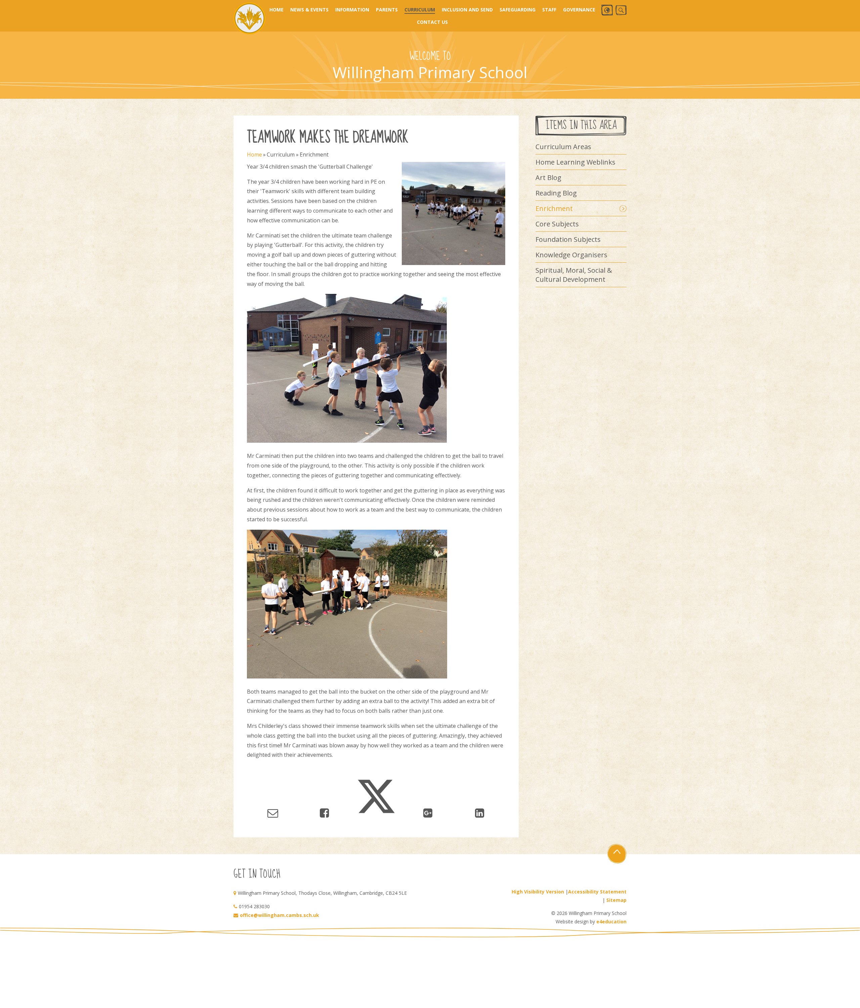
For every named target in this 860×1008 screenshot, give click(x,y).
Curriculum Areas (563, 146)
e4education (611, 921)
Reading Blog (556, 193)
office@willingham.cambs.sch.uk (279, 915)
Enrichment (314, 154)
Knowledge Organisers (571, 254)
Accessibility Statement (597, 891)
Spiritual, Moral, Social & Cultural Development (573, 275)
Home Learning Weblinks (575, 162)
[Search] (621, 10)
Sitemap (616, 900)
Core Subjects (557, 223)
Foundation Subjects (568, 239)
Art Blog (548, 177)
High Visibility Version (538, 891)
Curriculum (281, 154)
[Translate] (607, 10)
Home (254, 154)
